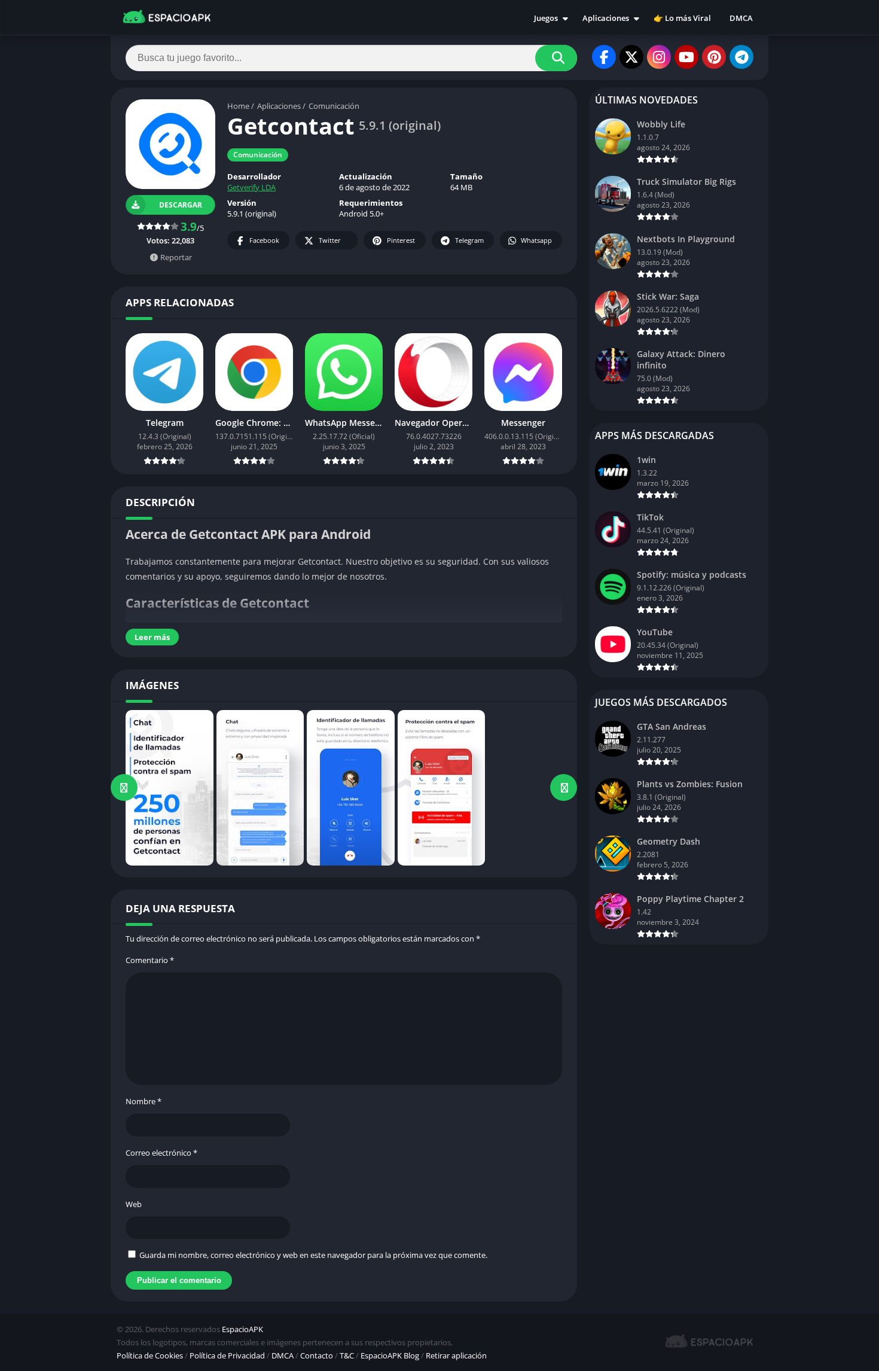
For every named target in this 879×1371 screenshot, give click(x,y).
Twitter (330, 240)
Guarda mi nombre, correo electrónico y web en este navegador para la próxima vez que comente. (313, 1255)
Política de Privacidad (227, 1355)
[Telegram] (741, 57)
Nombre (143, 1101)
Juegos (546, 18)
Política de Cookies (150, 1355)
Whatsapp (536, 240)
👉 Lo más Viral (682, 18)
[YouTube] (686, 57)
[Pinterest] (714, 57)
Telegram (469, 240)
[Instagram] (659, 57)
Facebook (264, 240)
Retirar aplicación (456, 1355)
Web (134, 1204)
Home (238, 105)
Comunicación (334, 105)
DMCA (741, 18)
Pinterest (401, 240)
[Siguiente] (563, 788)
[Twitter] (631, 57)
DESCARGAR (180, 205)
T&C (347, 1355)
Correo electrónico (161, 1152)
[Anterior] (124, 788)
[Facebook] (604, 57)
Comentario (150, 960)
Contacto (316, 1355)
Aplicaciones (605, 18)
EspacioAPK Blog (390, 1355)
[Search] (556, 58)
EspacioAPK (242, 1329)
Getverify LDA (251, 187)
